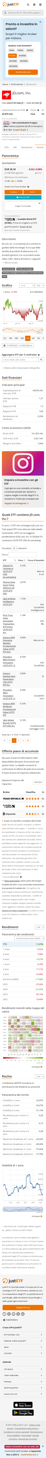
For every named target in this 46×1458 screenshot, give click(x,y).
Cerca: (5, 554)
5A (38, 338)
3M (16, 338)
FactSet (15, 1230)
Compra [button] (13, 192)
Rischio (40, 147)
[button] (41, 360)
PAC (15, 147)
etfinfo (31, 1226)
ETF (4, 560)
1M (10, 338)
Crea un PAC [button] (24, 197)
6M (22, 338)
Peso (20, 560)
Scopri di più (26, 226)
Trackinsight (22, 1226)
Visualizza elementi (14, 548)
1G (4, 338)
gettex (8, 1230)
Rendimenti (26, 147)
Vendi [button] (32, 192)
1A (28, 338)
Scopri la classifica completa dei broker (22, 820)
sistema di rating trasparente (15, 910)
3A (33, 338)
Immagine (36, 1067)
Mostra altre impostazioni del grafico (22, 368)
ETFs (7, 147)
